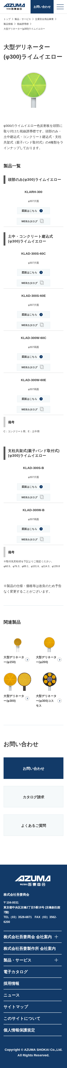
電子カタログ (16, 972)
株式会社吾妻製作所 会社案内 (30, 948)
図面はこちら (29, 210)
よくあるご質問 (33, 825)
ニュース (12, 995)
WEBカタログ (29, 221)
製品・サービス (23, 19)
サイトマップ (16, 1007)
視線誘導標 (23, 24)
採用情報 (11, 983)
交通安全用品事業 (44, 19)
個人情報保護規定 (19, 1030)
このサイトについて (22, 1018)
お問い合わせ (42, 6)
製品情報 (8, 24)
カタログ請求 (33, 797)
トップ (7, 19)
